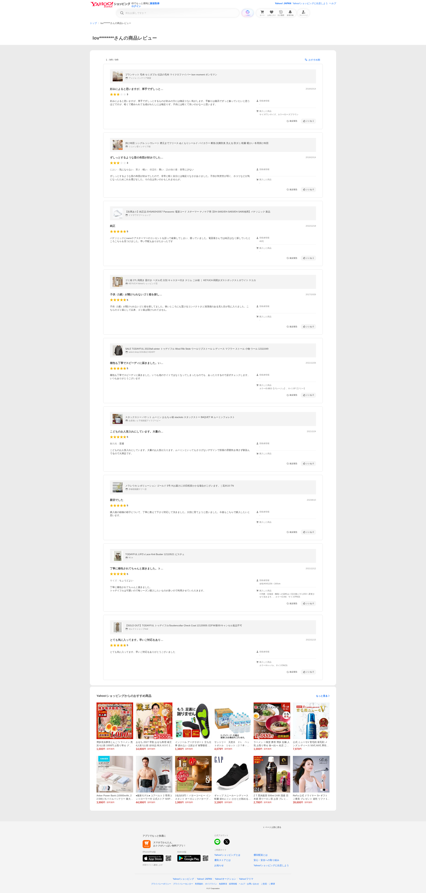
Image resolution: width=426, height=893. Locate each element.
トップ (93, 23)
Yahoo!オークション (225, 879)
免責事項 (223, 884)
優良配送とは (261, 855)
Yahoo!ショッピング (183, 879)
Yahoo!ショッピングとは (227, 855)
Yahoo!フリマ (246, 879)
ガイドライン (211, 884)
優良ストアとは (222, 860)
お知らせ (219, 865)
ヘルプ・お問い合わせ (249, 884)
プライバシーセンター (183, 884)
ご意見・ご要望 (268, 884)
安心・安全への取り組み (266, 860)
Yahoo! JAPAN (283, 3)
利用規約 (199, 884)
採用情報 (233, 884)
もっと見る (322, 696)
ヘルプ (332, 3)
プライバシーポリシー (161, 884)
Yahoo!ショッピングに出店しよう (310, 3)
